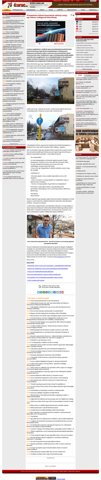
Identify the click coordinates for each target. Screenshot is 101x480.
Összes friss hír (14, 143)
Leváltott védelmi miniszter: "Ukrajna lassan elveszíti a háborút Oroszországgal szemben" (12, 59)
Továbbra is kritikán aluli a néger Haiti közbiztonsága (46, 454)
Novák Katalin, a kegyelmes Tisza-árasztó (86, 64)
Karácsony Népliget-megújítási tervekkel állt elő (44, 393)
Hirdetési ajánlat (63, 471)
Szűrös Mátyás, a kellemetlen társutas (86, 50)
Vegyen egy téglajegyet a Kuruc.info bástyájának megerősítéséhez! (47, 268)
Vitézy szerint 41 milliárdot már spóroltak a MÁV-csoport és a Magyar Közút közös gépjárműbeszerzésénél (13, 125)
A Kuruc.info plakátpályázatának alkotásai (40, 271)
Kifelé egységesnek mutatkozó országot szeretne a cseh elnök (13, 64)
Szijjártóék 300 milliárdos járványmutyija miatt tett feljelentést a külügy (51, 399)
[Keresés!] (97, 16)
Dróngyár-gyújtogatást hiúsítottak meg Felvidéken (14, 104)
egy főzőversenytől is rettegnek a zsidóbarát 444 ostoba (86, 119)
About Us (78, 471)
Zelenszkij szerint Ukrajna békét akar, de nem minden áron (47, 451)
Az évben (88, 75)
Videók (83, 10)
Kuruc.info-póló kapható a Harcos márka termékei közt (44, 274)
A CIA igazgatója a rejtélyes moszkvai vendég (12, 84)
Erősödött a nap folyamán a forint (14, 81)
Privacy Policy (71, 471)
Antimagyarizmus (18, 10)
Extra (28, 13)
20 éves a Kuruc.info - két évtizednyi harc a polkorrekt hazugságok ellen (86, 157)
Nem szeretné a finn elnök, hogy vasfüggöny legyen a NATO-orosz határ (13, 41)
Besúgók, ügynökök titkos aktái (86, 164)
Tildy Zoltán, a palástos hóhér (83, 45)
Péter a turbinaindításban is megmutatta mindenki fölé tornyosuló (86, 124)
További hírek (50, 458)
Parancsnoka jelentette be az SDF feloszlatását (14, 16)
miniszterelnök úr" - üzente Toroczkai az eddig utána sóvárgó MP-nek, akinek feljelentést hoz (87, 113)
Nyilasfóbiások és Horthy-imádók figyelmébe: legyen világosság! (86, 183)
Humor (51, 10)
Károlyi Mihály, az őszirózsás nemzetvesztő (87, 43)
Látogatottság (65, 1)
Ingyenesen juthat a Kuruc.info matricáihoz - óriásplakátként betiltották (49, 265)
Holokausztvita (81, 171)
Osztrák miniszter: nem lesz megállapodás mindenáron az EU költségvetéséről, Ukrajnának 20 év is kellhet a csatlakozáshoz (13, 47)
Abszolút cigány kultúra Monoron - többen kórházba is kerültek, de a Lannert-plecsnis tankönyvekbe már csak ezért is (14, 76)
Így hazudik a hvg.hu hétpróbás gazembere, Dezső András (45, 277)
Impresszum (55, 471)
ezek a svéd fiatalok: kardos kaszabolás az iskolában (86, 91)
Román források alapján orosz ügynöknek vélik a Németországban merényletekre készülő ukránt (13, 53)
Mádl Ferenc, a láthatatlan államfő (85, 55)
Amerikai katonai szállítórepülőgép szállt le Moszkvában (47, 410)
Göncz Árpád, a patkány (82, 52)
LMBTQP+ (60, 10)
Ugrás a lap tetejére (50, 466)
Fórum (77, 1)
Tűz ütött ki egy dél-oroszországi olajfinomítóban (45, 441)
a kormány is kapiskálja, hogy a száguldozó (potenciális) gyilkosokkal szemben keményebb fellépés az (86, 103)
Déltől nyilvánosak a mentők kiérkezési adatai (44, 407)
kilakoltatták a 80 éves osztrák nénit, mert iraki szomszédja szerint (87, 96)
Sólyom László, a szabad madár (84, 57)
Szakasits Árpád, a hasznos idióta (84, 47)
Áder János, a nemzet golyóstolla (84, 62)
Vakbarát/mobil (57, 1)
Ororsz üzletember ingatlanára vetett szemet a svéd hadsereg (13, 140)
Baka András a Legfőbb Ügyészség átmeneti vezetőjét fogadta (49, 405)
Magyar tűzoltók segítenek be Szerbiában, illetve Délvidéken (12, 37)
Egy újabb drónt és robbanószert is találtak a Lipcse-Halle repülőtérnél (51, 418)
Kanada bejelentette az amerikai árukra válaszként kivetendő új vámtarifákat (13, 69)
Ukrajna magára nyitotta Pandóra (85, 87)
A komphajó (34, 416)
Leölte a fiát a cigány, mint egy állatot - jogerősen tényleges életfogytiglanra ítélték (13, 119)
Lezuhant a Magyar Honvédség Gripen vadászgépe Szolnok (50, 429)
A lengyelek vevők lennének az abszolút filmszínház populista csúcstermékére (13, 109)
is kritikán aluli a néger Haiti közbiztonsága (14, 159)
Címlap (6, 10)
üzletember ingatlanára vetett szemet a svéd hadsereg (13, 163)
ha (84, 108)
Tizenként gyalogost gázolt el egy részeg (47, 384)
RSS (72, 1)
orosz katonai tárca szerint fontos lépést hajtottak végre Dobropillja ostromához (13, 172)
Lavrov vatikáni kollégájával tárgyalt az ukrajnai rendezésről (12, 114)
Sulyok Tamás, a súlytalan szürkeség (85, 66)
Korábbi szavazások (87, 69)
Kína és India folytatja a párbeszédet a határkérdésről (11, 32)
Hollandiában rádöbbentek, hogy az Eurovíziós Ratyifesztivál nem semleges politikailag (13, 27)
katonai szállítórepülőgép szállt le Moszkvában (13, 154)
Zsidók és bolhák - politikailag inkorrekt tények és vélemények (85, 192)
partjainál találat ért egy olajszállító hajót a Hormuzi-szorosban (13, 177)
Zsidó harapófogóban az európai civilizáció (85, 188)
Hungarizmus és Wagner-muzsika (86, 173)
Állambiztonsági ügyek (83, 161)
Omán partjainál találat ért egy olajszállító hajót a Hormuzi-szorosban (51, 435)
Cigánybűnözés (31, 10)
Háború (42, 10)
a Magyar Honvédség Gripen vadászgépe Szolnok (14, 150)
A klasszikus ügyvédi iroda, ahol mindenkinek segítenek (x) (13, 94)
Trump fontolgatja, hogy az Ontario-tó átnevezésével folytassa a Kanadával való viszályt (13, 99)
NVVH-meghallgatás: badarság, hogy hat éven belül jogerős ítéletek (13, 131)
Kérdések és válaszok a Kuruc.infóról (87, 176)
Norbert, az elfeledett (83, 82)
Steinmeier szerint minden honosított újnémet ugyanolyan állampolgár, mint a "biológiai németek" (13, 89)
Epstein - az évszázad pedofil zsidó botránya (86, 167)
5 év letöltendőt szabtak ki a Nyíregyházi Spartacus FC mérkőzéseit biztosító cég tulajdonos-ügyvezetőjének (49, 425)
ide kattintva (61, 257)
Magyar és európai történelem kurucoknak (85, 179)
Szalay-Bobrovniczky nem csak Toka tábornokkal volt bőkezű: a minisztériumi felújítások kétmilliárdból (13, 22)
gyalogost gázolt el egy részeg (12, 167)
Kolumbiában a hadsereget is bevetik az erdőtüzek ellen (47, 390)
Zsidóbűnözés (93, 10)
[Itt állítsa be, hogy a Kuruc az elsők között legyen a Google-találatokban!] (50, 289)
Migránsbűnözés (72, 10)
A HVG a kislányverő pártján (35, 280)
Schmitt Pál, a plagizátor (82, 59)
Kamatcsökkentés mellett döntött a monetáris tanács (14, 136)
